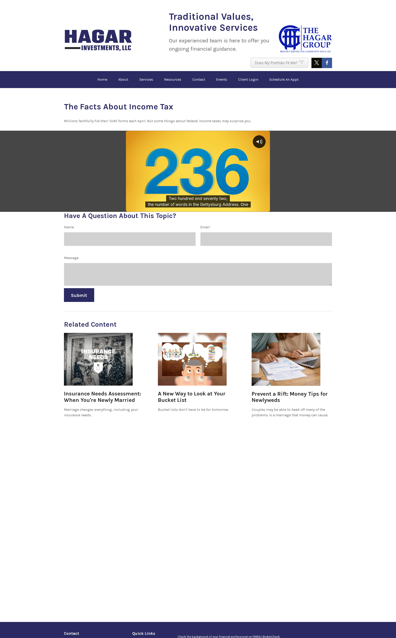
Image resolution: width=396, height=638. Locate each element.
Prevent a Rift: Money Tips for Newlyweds (290, 397)
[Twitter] (316, 63)
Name (69, 227)
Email (205, 227)
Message (71, 258)
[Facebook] (327, 63)
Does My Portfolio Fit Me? (276, 62)
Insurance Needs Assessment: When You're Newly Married (102, 396)
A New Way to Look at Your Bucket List (192, 396)
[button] (102, 79)
